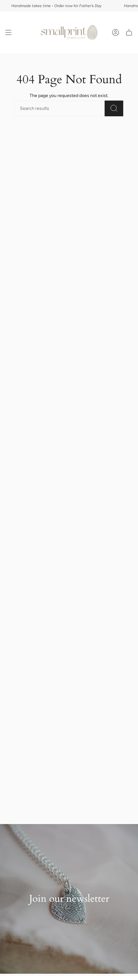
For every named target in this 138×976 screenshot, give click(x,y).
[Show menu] (8, 32)
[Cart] (129, 32)
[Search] (114, 108)
